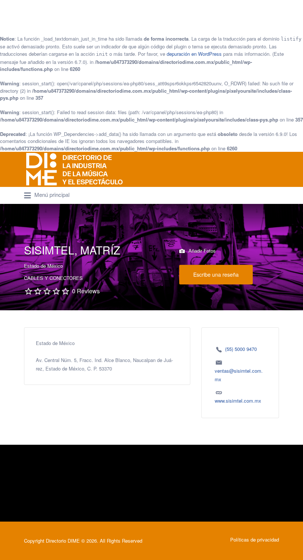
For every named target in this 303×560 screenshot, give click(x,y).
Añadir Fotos (201, 250)
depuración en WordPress (194, 53)
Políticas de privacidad (254, 539)
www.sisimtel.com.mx (238, 400)
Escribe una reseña (216, 274)
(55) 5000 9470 (241, 348)
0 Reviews (86, 291)
